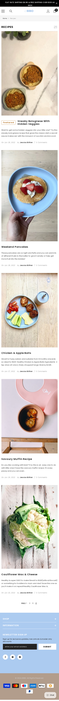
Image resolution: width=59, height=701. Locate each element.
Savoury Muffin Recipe (16, 460)
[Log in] (48, 12)
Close (57, 4)
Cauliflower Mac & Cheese (19, 575)
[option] (29, 4)
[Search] (10, 12)
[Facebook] (5, 658)
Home (5, 20)
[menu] (3, 12)
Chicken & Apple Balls (16, 354)
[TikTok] (20, 658)
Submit (47, 648)
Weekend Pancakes (14, 248)
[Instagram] (12, 658)
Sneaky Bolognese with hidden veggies (26, 124)
